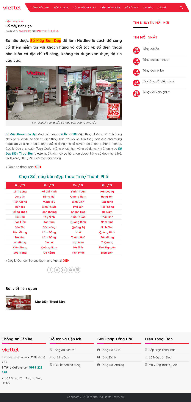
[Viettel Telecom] (12, 7)
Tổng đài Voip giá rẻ (156, 92)
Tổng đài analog (84, 7)
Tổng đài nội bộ (153, 70)
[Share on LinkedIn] (77, 270)
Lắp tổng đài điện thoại (158, 81)
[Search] (181, 7)
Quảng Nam (78, 196)
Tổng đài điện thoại (156, 59)
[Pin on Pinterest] (71, 270)
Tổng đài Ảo (151, 49)
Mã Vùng (130, 7)
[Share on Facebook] (50, 270)
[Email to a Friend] (64, 270)
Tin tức (148, 7)
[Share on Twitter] (57, 270)
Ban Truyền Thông (47, 31)
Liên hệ (162, 7)
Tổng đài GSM (40, 7)
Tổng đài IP (61, 7)
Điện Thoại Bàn (110, 7)
